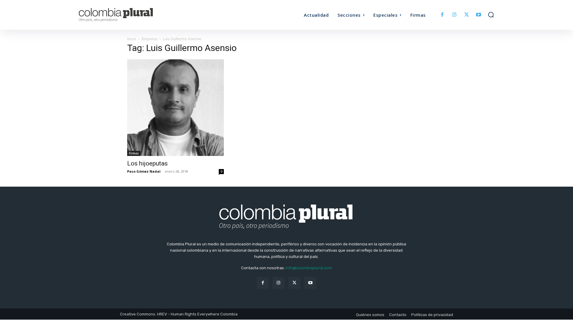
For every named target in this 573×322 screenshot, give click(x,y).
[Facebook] (442, 15)
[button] (491, 14)
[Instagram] (454, 15)
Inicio (131, 38)
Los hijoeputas (147, 163)
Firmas (134, 153)
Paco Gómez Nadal (144, 171)
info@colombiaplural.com (309, 268)
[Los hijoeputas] (175, 107)
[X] (466, 15)
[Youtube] (478, 15)
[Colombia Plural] (131, 15)
